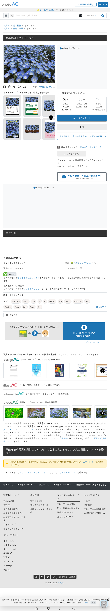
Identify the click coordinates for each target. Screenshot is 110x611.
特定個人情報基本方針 (13, 513)
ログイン (32, 429)
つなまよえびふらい (83, 263)
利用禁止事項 (63, 136)
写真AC (6, 25)
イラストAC (8, 541)
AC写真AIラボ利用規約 (94, 513)
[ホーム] (36, 608)
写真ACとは (8, 501)
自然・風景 (18, 28)
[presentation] (102, 370)
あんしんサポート (65, 516)
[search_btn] (102, 15)
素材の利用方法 (79, 136)
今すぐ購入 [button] (74, 154)
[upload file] (81, 15)
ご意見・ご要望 (68, 577)
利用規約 (88, 505)
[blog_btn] (54, 577)
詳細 (87, 603)
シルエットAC (9, 545)
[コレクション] (60, 608)
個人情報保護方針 (11, 509)
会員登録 (64, 438)
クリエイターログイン (68, 472)
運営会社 (7, 505)
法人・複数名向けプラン (68, 508)
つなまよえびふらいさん (28, 278)
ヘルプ (87, 501)
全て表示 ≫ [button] (101, 307)
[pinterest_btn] (47, 577)
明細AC (6, 570)
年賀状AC (7, 553)
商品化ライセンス (65, 512)
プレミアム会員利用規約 (95, 509)
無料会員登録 (36, 501)
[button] (86, 4)
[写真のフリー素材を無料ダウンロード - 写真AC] (10, 4)
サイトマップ (9, 524)
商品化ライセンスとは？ (91, 147)
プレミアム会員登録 (39, 505)
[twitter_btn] (36, 577)
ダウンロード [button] (84, 118)
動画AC (6, 557)
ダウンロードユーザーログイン (33, 472)
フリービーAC (9, 549)
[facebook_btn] (42, 577)
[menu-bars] (6, 15)
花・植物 (17, 25)
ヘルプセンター (88, 462)
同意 (93, 603)
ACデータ (7, 565)
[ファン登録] (48, 608)
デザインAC (8, 561)
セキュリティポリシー (13, 528)
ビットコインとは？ (95, 342)
